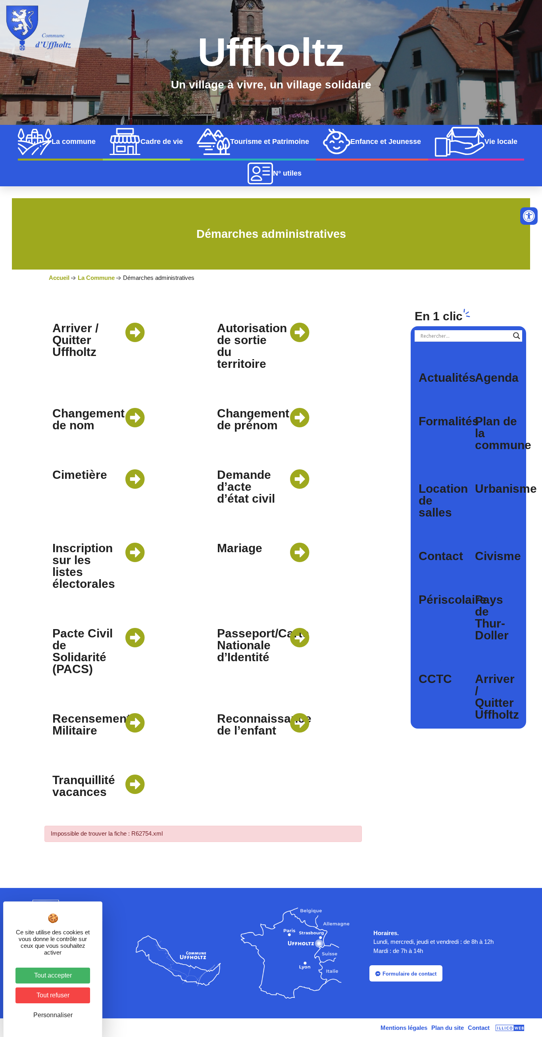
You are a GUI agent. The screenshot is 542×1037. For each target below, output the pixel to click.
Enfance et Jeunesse (385, 141)
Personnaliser (53, 1015)
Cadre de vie (161, 141)
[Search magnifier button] (516, 335)
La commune (74, 141)
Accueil (59, 277)
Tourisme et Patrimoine (269, 141)
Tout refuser (53, 995)
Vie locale (500, 141)
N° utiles (287, 173)
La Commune (96, 277)
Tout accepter (53, 975)
